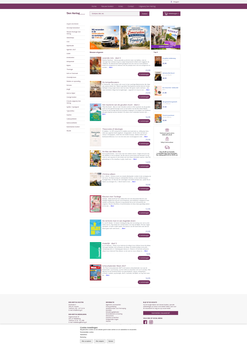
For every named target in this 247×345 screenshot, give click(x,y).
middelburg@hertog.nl (80, 322)
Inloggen (176, 2)
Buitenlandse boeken (73, 127)
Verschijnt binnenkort (73, 28)
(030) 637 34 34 (167, 134)
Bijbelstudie (70, 45)
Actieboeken (70, 57)
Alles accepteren (86, 341)
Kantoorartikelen (72, 123)
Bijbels (69, 65)
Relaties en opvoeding (73, 81)
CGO (68, 42)
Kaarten (69, 115)
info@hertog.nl (77, 310)
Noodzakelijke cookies (87, 332)
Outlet (68, 53)
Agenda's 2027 (71, 49)
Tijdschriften (70, 111)
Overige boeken (71, 97)
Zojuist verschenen (72, 24)
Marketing (83, 337)
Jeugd (68, 89)
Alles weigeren (100, 341)
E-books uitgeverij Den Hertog (74, 102)
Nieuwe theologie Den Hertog (74, 33)
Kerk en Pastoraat (72, 73)
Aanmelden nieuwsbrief (161, 313)
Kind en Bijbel (71, 93)
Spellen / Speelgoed (73, 107)
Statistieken (83, 334)
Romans (69, 85)
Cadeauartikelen (72, 119)
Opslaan (110, 341)
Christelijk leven (71, 77)
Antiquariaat (70, 61)
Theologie (70, 69)
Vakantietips (70, 38)
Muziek (69, 131)
